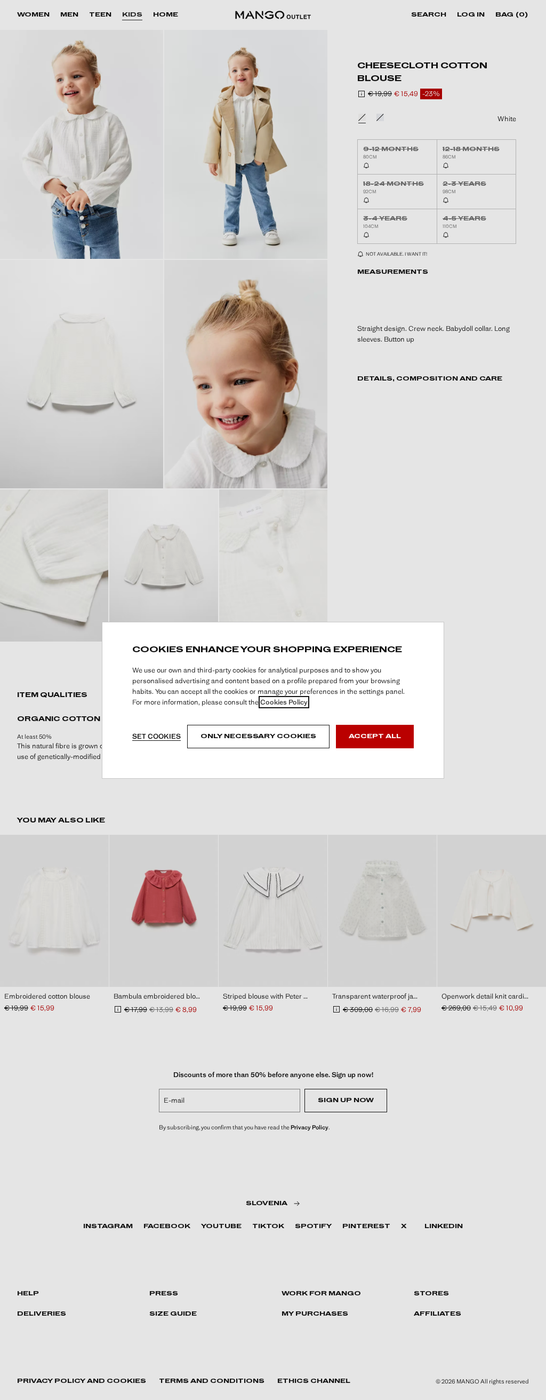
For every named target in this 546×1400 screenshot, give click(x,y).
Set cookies (156, 736)
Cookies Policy (284, 702)
